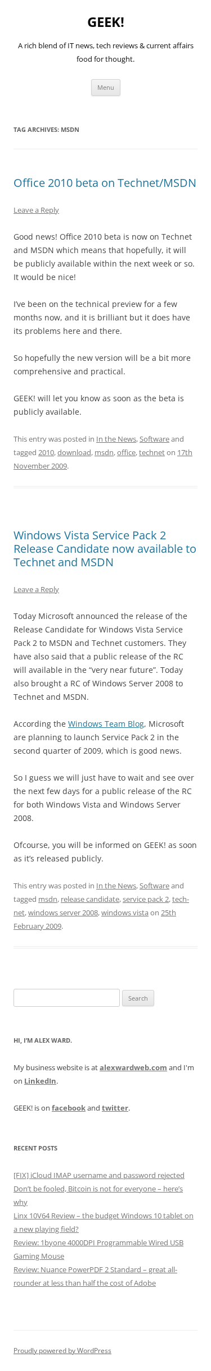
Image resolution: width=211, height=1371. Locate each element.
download (74, 452)
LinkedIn (40, 1081)
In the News (116, 439)
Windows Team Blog (106, 723)
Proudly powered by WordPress (62, 1350)
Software (154, 439)
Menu (105, 87)
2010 (46, 452)
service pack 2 (146, 899)
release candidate (90, 899)
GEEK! (105, 22)
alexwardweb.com (133, 1067)
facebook (69, 1108)
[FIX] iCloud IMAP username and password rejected (99, 1175)
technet (152, 452)
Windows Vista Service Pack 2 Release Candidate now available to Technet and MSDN (105, 549)
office (126, 452)
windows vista (125, 912)
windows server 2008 (63, 912)
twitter (115, 1108)
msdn (104, 452)
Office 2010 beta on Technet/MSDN (105, 182)
